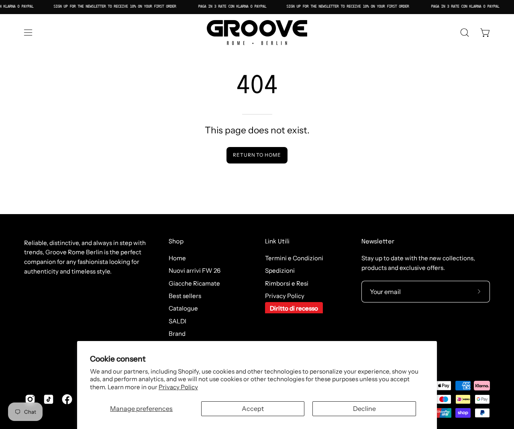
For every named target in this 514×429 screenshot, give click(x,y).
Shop (176, 242)
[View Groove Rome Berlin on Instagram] (30, 399)
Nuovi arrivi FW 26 (194, 271)
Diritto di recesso (294, 309)
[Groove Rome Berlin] (257, 32)
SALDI (177, 321)
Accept (253, 408)
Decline (364, 408)
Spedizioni (280, 271)
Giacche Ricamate (194, 283)
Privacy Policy (178, 387)
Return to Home (257, 155)
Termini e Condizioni (294, 258)
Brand (177, 333)
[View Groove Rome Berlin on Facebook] (67, 399)
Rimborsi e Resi (286, 283)
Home (177, 258)
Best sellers (185, 296)
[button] (464, 32)
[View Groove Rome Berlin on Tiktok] (49, 399)
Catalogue (183, 309)
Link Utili (277, 242)
